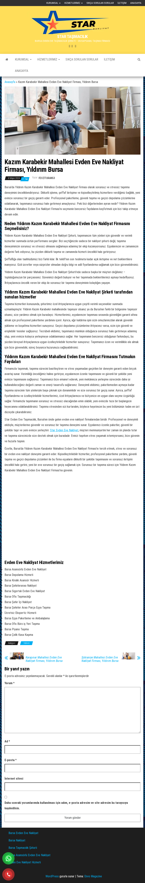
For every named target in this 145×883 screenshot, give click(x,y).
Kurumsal (52, 3)
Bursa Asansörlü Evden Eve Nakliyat (29, 855)
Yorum (10, 683)
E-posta (11, 760)
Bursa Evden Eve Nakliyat (23, 833)
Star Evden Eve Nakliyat (64, 430)
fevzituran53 (47, 178)
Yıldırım (26, 643)
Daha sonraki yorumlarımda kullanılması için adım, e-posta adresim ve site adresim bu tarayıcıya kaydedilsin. (66, 805)
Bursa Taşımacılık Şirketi (22, 848)
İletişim (122, 3)
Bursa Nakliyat (16, 840)
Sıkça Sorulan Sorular (100, 3)
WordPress (52, 876)
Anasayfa (135, 3)
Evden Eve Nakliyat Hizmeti (24, 862)
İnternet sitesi (14, 778)
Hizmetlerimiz (72, 3)
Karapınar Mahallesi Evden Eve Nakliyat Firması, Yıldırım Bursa (44, 659)
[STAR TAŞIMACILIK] (7, 59)
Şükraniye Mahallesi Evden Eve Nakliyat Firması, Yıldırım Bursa (100, 659)
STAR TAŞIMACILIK (72, 36)
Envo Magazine (93, 876)
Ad (7, 741)
